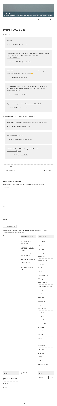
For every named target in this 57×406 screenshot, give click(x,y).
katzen (39, 297)
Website (5, 219)
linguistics (40, 301)
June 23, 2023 (27, 62)
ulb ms (39, 349)
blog (39, 245)
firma (39, 267)
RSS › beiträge (24, 372)
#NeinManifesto (27, 122)
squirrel (40, 338)
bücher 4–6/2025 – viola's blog (28, 242)
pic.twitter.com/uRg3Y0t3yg (14, 151)
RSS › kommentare (25, 373)
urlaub (39, 360)
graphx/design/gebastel (44, 286)
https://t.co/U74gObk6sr (13, 58)
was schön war (41, 364)
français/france (41, 275)
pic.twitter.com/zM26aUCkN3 (33, 104)
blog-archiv (13, 19)
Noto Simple (30, 403)
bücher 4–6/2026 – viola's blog (28, 254)
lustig (39, 305)
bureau (40, 253)
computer (40, 256)
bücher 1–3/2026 (26, 255)
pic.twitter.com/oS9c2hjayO (39, 122)
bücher (39, 249)
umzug (39, 353)
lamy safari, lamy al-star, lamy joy (44, 19)
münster (40, 312)
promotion (40, 323)
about (5, 19)
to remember (41, 342)
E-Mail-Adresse (7, 213)
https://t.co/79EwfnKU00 (13, 73)
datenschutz (22, 19)
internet (40, 290)
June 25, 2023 (24, 44)
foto (39, 271)
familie (39, 264)
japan (39, 293)
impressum (30, 19)
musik (39, 316)
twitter (11, 166)
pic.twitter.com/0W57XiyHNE (15, 135)
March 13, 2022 (26, 126)
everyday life (41, 260)
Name (5, 206)
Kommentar (6, 188)
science (40, 331)
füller (39, 279)
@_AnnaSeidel (27, 73)
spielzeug (40, 334)
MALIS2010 (41, 308)
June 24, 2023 (28, 139)
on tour (40, 319)
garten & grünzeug (42, 282)
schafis (40, 327)
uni (39, 357)
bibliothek (40, 242)
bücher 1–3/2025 (26, 243)
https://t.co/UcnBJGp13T (13, 90)
